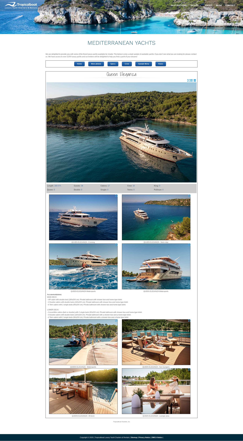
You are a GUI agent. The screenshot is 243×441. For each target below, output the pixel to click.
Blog (219, 5)
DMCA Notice (157, 437)
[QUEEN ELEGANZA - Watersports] (83, 364)
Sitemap (134, 437)
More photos (96, 64)
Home (79, 64)
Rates (160, 64)
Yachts (194, 5)
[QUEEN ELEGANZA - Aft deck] (83, 413)
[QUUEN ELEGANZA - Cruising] (83, 240)
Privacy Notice (145, 437)
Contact (230, 5)
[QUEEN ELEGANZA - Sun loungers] (156, 364)
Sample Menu (143, 64)
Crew (127, 64)
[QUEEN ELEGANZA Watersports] (83, 289)
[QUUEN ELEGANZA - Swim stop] (156, 240)
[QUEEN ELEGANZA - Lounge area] (156, 413)
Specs (112, 64)
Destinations (179, 5)
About (208, 5)
